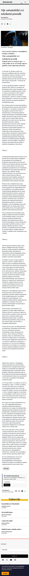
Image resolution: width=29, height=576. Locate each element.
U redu (5, 573)
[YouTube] (11, 561)
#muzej (6, 468)
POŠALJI (14, 556)
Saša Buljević (4, 17)
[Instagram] (15, 561)
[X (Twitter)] (7, 561)
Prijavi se (7, 485)
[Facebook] (3, 561)
